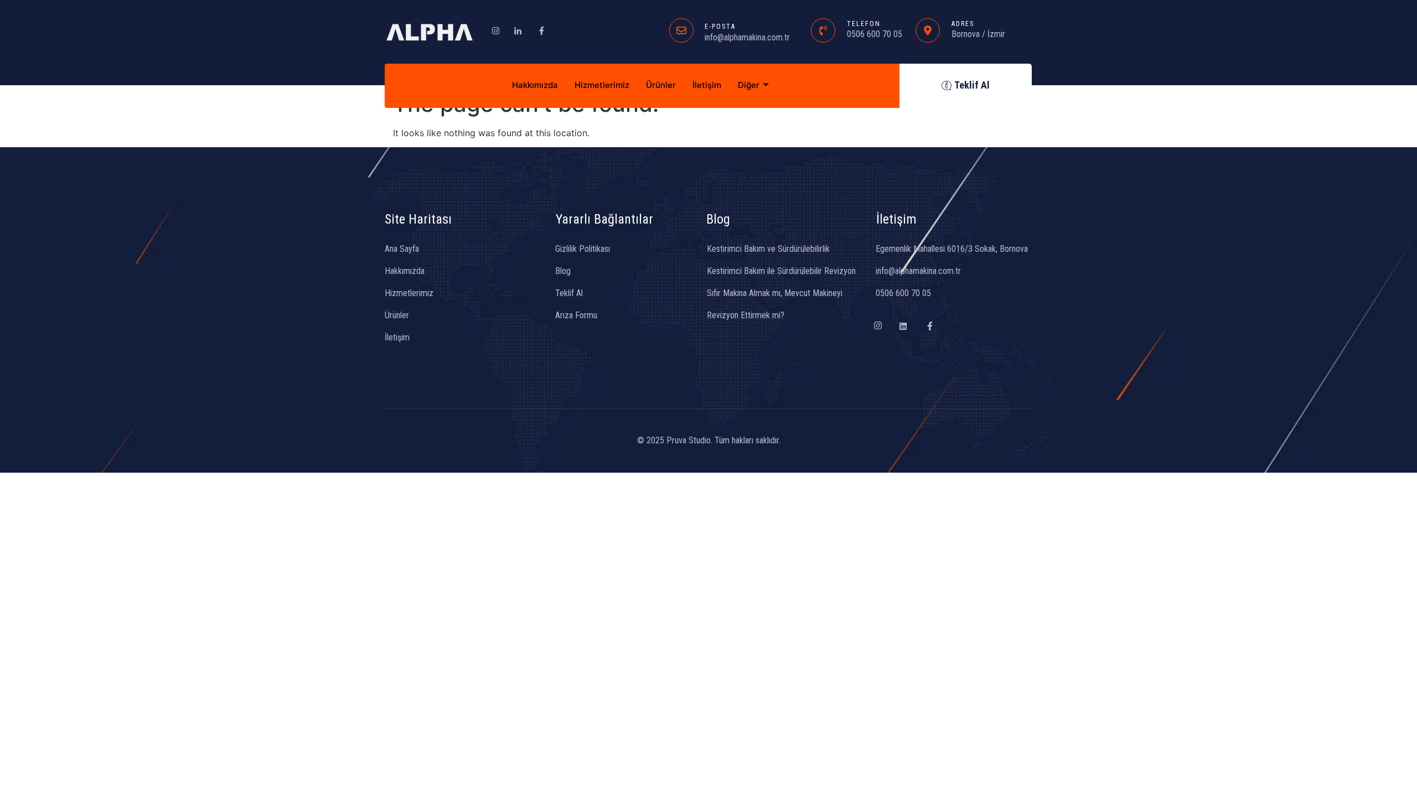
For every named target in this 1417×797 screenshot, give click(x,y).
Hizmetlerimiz (602, 85)
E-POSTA (720, 26)
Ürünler (661, 85)
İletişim (706, 85)
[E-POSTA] (681, 30)
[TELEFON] (823, 30)
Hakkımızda (535, 85)
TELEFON (864, 24)
